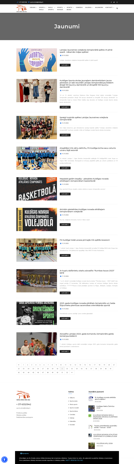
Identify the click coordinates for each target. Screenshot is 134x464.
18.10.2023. (65, 90)
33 (72, 369)
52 (67, 372)
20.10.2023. (65, 55)
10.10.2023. (65, 309)
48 (47, 372)
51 (62, 372)
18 (99, 365)
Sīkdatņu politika (21, 415)
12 (70, 365)
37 (91, 369)
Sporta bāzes (69, 8)
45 (33, 372)
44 (28, 372)
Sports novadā (60, 8)
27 (43, 369)
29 (52, 369)
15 (85, 365)
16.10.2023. (65, 123)
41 (110, 369)
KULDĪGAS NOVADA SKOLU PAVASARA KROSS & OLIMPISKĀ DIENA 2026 (105, 416)
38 (96, 369)
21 (114, 365)
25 (33, 369)
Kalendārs (99, 7)
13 (75, 365)
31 (62, 369)
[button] (4, 459)
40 (105, 369)
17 (94, 365)
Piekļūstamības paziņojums (24, 417)
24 (28, 369)
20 (109, 365)
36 (86, 369)
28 (47, 369)
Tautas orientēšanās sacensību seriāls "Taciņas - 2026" (105, 426)
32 (67, 369)
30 (57, 369)
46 (38, 372)
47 (43, 372)
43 (23, 372)
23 (23, 369)
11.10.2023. (65, 276)
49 (52, 372)
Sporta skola (42, 8)
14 (80, 365)
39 (101, 369)
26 (38, 369)
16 (90, 365)
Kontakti (108, 7)
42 (19, 372)
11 (65, 365)
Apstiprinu (25, 453)
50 (57, 372)
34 (76, 369)
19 (104, 365)
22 (19, 369)
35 (81, 369)
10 (61, 365)
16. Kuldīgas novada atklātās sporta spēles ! (105, 398)
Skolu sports (51, 8)
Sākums (32, 7)
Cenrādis (79, 7)
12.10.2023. (65, 184)
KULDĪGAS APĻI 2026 (105, 443)
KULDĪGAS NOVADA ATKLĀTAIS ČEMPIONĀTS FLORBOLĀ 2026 (105, 435)
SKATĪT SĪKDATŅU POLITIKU (74, 460)
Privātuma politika (21, 413)
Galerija (88, 7)
